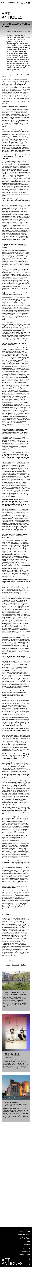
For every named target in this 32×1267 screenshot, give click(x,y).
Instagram (26, 1251)
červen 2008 (26, 31)
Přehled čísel (24, 1235)
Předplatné (25, 1255)
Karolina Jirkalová (11, 31)
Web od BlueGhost (29, 1261)
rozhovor (19, 31)
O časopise (25, 1241)
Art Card (26, 1245)
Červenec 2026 (13, 2)
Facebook (26, 1248)
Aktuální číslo (24, 1238)
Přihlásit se (25, 1231)
